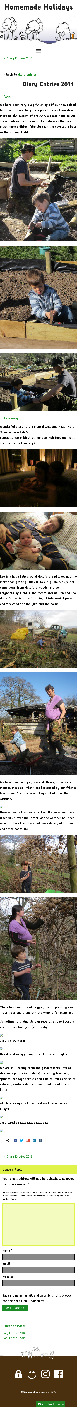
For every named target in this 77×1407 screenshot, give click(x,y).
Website (8, 1277)
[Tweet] (21, 1140)
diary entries (27, 74)
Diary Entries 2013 (13, 1338)
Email (7, 1263)
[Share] (15, 1140)
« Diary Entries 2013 (18, 58)
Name (7, 1250)
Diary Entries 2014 (13, 1333)
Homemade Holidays (38, 7)
